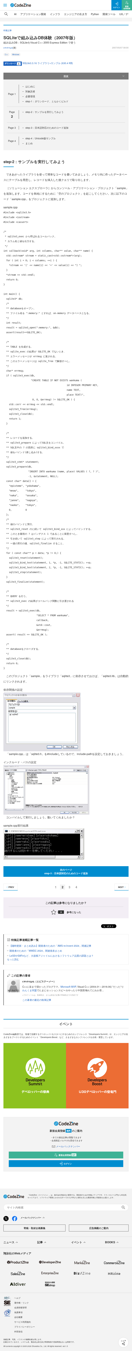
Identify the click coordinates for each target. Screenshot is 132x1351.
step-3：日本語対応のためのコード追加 (46, 127)
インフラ (55, 14)
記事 (40, 1242)
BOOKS (110, 1242)
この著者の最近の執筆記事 (36, 1000)
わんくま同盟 (29, 990)
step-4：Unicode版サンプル (40, 138)
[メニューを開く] (5, 5)
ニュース (8, 1242)
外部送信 (18, 1331)
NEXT (121, 887)
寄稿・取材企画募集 (34, 1228)
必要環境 (30, 96)
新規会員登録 (67, 1155)
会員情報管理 (20, 1307)
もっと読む (13, 959)
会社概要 (18, 1317)
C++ (6, 54)
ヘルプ (17, 1297)
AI (15, 14)
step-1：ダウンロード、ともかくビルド (46, 101)
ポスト (110, 926)
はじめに (30, 86)
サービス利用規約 (22, 1321)
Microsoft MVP (68, 986)
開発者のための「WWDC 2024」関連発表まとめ (35, 950)
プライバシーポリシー (24, 1326)
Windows (15, 54)
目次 (66, 76)
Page (12, 94)
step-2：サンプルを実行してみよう (44, 112)
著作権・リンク (21, 1302)
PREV (11, 887)
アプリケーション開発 (33, 14)
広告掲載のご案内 (98, 1228)
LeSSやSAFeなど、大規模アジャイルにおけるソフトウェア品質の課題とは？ (51, 955)
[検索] (6, 14)
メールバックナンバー (68, 1146)
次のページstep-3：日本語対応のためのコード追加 (66, 871)
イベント (76, 1242)
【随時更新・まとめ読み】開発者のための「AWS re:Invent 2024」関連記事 (50, 945)
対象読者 (30, 91)
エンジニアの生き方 (75, 14)
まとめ (29, 143)
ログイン (68, 1163)
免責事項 (18, 1312)
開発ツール (109, 14)
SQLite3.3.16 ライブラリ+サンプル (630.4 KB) (48, 63)
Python (95, 14)
